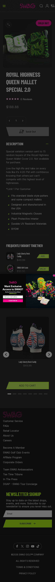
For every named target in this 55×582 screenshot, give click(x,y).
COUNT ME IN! (13, 300)
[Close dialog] (54, 276)
